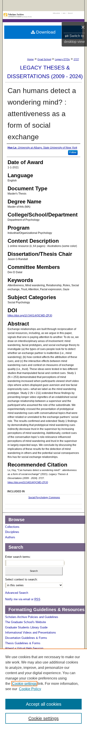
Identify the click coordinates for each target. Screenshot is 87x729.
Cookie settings (24, 683)
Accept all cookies (43, 704)
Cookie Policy (30, 689)
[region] (43, 689)
